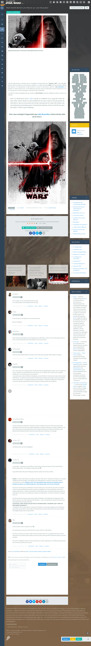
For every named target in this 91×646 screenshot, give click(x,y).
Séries (76, 104)
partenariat (11, 624)
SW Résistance (79, 110)
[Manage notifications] (87, 633)
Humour (75, 87)
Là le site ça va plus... (78, 215)
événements (75, 617)
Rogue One (79, 100)
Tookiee (15, 294)
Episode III (75, 78)
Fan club (83, 86)
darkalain (16, 331)
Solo (76, 106)
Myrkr (74, 318)
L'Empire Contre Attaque (51, 613)
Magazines (83, 91)
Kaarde (15, 364)
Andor (76, 74)
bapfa (44, 551)
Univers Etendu (79, 115)
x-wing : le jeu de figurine (79, 227)
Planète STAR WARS (14, 2)
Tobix (83, 353)
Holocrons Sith (77, 266)
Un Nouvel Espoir (30, 613)
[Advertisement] (37, 66)
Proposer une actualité (77, 7)
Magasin (75, 91)
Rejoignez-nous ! (42, 630)
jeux (35, 617)
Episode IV (83, 78)
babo (14, 312)
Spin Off (82, 106)
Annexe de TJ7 (77, 261)
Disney (73, 609)
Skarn (27, 551)
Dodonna (80, 369)
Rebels (83, 99)
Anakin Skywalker (29, 615)
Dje (14, 520)
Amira (74, 386)
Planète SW (79, 97)
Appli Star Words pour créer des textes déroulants (79, 208)
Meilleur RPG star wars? (79, 234)
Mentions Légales (15, 630)
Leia (40, 615)
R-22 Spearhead (77, 362)
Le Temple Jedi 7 (77, 247)
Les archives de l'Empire (79, 273)
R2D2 (73, 615)
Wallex (75, 368)
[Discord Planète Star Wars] (74, 2)
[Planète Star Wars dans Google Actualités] (77, 2)
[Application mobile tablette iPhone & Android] (50, 2)
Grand (84, 384)
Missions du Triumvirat (79, 254)
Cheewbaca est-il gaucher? (80, 224)
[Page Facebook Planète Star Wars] (60, 2)
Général (75, 369)
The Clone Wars (79, 112)
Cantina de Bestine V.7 (79, 263)
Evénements (76, 86)
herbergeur (76, 222)
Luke (31, 99)
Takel (84, 386)
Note (78, 639)
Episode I (75, 76)
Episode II (83, 76)
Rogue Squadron (76, 102)
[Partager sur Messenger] (33, 233)
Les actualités (15, 551)
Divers (82, 74)
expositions (65, 617)
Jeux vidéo (76, 89)
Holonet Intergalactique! (79, 252)
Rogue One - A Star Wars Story (27, 619)
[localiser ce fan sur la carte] (21, 297)
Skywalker (61, 87)
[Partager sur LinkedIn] (40, 233)
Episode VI (75, 82)
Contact (35, 630)
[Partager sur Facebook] (30, 233)
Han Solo (45, 615)
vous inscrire (57, 557)
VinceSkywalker (18, 419)
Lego (38, 617)
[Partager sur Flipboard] (40, 601)
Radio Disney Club (12, 627)
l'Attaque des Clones (69, 611)
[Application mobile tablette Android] (57, 2)
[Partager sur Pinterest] (37, 601)
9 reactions (12, 209)
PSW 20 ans (76, 99)
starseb (31, 551)
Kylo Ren (64, 615)
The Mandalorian (79, 113)
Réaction (40, 306)
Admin (35, 306)
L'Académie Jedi (77, 249)
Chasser (75, 355)
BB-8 (78, 615)
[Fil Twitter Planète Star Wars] (67, 2)
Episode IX (75, 80)
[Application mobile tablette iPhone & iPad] (54, 2)
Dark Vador (58, 615)
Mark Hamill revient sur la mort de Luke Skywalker (15, 270)
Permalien (46, 306)
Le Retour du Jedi (71, 613)
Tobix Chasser (77, 353)
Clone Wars (56, 617)
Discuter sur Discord (30, 227)
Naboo (75, 349)
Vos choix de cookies (26, 630)
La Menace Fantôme (19, 611)
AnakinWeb (30, 609)
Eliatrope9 (16, 349)
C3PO (70, 615)
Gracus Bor (76, 341)
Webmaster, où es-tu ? (79, 213)
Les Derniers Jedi (83, 619)
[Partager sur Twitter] (37, 233)
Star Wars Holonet (23, 627)
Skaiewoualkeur (38, 551)
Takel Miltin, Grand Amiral (80, 383)
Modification (30, 306)
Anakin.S (16, 460)
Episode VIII (79, 84)
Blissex (79, 368)
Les (38, 85)
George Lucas (64, 609)
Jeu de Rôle (82, 87)
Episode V (83, 80)
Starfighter (79, 108)
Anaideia (48, 551)
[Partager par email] (43, 233)
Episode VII (83, 82)
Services (82, 104)
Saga (85, 102)
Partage (65, 639)
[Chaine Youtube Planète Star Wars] (70, 2)
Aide (73, 639)
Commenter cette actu (45, 227)
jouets (31, 617)
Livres (83, 89)
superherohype (52, 208)
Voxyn (74, 297)
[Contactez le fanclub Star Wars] (80, 2)
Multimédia (79, 93)
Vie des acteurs (79, 117)
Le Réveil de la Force (40, 611)
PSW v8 (8, 630)
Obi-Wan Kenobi (79, 95)
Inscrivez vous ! (52, 564)
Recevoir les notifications (13, 12)
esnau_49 (16, 440)
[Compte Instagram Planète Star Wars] (64, 2)
